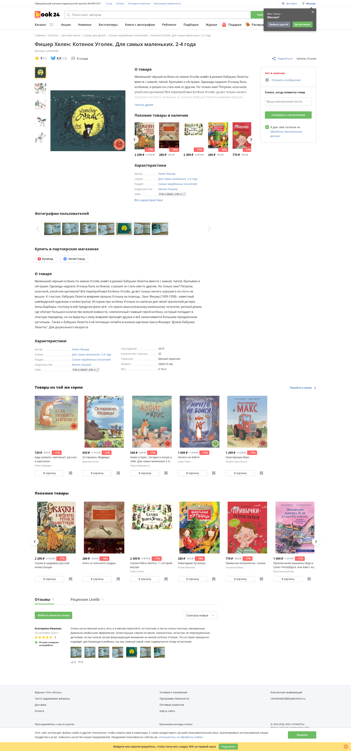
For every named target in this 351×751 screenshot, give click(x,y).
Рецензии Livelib (87, 599)
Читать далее (144, 105)
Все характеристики (149, 200)
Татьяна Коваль (235, 567)
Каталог (40, 25)
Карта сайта (167, 711)
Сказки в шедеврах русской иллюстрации (52, 565)
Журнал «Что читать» (48, 692)
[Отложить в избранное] (70, 473)
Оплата (120, 3)
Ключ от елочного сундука (99, 563)
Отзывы (44, 599)
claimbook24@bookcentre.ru (288, 698)
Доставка (291, 3)
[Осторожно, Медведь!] (104, 422)
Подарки (235, 25)
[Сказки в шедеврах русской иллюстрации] (145, 136)
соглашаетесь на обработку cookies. (181, 737)
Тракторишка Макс (238, 457)
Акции (66, 25)
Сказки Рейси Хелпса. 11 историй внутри (151, 565)
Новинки (84, 25)
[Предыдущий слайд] (38, 229)
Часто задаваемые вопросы (52, 698)
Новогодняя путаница (191, 563)
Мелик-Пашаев (167, 189)
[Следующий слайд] (209, 229)
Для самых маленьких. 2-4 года (177, 179)
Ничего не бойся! (189, 457)
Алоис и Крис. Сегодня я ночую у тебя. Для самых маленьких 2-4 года (151, 459)
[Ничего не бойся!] (199, 422)
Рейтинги (169, 25)
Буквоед (47, 258)
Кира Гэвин (184, 461)
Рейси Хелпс (137, 571)
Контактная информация (286, 692)
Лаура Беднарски (140, 465)
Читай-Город (76, 258)
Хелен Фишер (167, 173)
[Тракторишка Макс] (247, 422)
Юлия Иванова (186, 567)
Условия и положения (173, 692)
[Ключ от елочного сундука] (169, 136)
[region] (41, 121)
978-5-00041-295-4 (170, 194)
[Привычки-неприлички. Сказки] (243, 136)
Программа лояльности (167, 3)
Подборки (191, 25)
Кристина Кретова (283, 571)
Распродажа (261, 25)
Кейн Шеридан (43, 465)
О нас (109, 3)
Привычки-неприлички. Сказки (245, 563)
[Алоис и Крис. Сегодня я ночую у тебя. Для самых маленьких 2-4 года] (151, 422)
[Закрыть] (346, 746)
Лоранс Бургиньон (236, 461)
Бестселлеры (108, 25)
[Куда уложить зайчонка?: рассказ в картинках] (56, 422)
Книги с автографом (140, 25)
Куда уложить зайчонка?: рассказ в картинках (56, 459)
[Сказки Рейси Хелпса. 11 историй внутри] (194, 136)
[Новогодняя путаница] (218, 136)
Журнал (211, 25)
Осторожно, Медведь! (96, 457)
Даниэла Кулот (90, 461)
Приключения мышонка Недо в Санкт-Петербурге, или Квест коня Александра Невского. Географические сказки (295, 565)
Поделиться (285, 58)
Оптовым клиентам (139, 3)
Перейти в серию (301, 387)
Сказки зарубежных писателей (177, 184)
